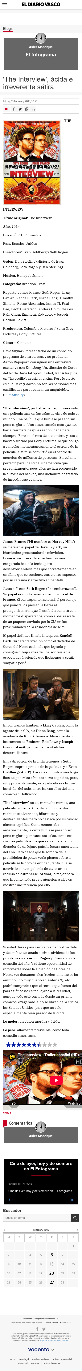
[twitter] (72, 1199)
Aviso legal (24, 1359)
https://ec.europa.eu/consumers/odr (54, 1340)
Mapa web (35, 1363)
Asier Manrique (41, 47)
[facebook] (9, 1199)
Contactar (11, 1359)
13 (52, 1264)
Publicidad (22, 1363)
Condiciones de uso (40, 1359)
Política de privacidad (62, 1359)
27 (52, 1282)
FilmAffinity (14, 395)
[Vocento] (41, 1349)
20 (51, 1273)
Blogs (8, 29)
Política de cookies (52, 1363)
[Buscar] (75, 1218)
